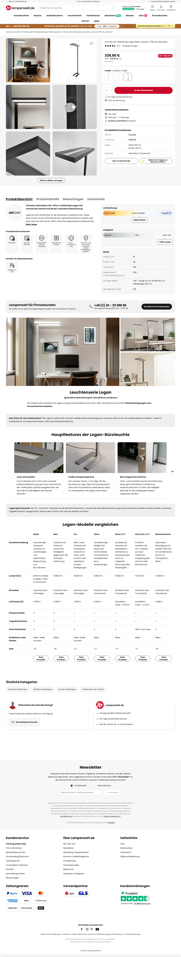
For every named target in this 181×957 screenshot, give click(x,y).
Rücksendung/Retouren (17, 856)
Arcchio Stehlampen (67, 689)
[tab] (19, 199)
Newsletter (68, 848)
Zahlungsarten (13, 860)
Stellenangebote (81, 856)
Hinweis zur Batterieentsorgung (99, 934)
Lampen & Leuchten (13, 32)
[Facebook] (83, 929)
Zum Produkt (41, 658)
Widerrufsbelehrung (130, 856)
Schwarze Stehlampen (17, 689)
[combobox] (77, 8)
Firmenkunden (27, 32)
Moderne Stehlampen (42, 689)
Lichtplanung (69, 860)
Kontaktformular (66, 816)
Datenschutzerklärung (112, 816)
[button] (28, 107)
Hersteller (111, 823)
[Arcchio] (14, 212)
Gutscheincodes (71, 865)
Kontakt (10, 869)
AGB (122, 843)
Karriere (67, 856)
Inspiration (68, 873)
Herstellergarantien (15, 873)
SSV (107, 26)
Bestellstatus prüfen (15, 852)
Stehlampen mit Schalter (93, 689)
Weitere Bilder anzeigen (51, 180)
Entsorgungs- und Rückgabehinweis (126, 934)
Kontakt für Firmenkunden (156, 306)
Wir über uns (69, 843)
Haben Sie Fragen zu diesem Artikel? (157, 161)
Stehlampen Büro (55, 32)
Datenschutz (126, 848)
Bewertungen (73, 199)
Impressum (125, 852)
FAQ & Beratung (13, 848)
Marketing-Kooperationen (76, 852)
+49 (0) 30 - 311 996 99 (110, 305)
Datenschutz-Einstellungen (51, 934)
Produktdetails (47, 199)
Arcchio (132, 134)
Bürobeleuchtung (40, 32)
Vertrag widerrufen (16, 843)
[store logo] (20, 7)
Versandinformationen (17, 865)
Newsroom (68, 869)
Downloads (96, 199)
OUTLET (85, 21)
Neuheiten (112, 15)
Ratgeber (79, 873)
